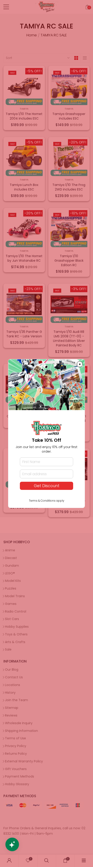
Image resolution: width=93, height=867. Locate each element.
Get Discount (46, 486)
